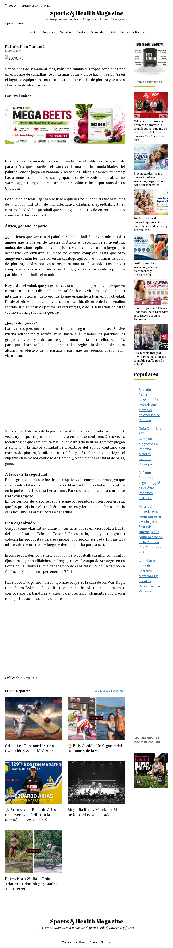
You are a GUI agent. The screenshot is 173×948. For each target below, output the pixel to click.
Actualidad (97, 32)
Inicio (33, 32)
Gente (81, 32)
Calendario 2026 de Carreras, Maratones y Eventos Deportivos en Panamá (149, 575)
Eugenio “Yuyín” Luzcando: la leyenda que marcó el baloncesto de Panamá (149, 404)
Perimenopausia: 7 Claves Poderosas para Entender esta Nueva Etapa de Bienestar (151, 313)
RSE (113, 32)
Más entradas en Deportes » (109, 690)
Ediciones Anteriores (36, 5)
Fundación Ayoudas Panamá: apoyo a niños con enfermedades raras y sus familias (151, 224)
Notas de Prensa (133, 32)
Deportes (48, 32)
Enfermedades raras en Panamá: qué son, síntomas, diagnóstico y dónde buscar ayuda (149, 179)
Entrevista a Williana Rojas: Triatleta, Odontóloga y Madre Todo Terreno (31, 883)
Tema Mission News (73, 942)
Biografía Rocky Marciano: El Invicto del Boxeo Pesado (92, 812)
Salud (64, 32)
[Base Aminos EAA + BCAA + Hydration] (151, 770)
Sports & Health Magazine (86, 13)
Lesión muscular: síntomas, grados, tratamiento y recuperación (145, 269)
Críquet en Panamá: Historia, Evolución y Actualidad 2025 (30, 748)
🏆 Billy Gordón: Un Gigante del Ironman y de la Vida (95, 748)
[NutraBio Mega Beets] (65, 142)
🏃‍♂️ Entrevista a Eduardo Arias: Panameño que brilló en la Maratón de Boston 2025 (31, 814)
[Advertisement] (65, 393)
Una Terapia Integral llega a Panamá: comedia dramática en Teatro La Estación (150, 358)
